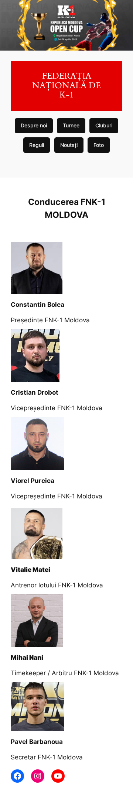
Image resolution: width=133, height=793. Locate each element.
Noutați (69, 145)
